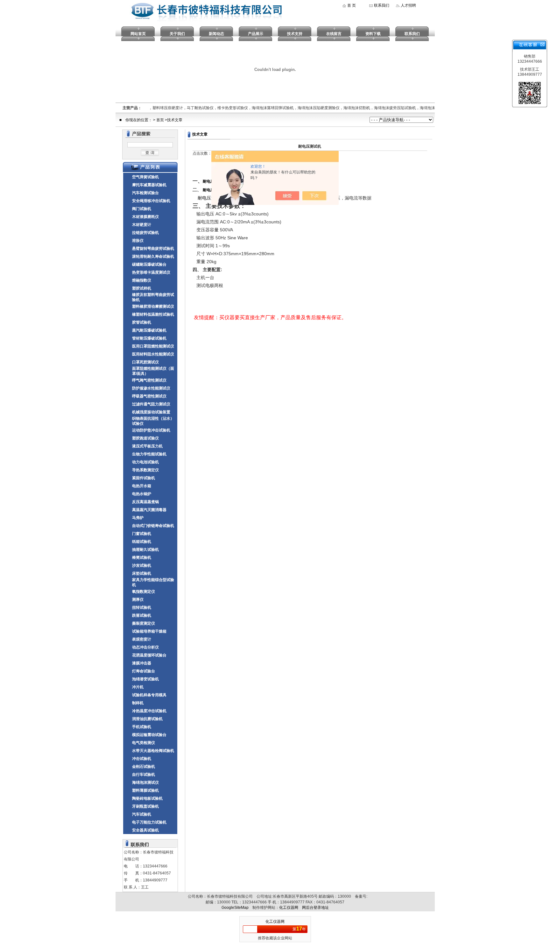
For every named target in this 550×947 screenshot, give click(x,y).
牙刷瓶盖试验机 (145, 806)
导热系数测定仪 (145, 470)
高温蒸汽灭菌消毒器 (149, 510)
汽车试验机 (141, 814)
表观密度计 (141, 639)
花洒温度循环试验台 (149, 655)
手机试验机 (141, 727)
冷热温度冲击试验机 (149, 711)
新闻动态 (216, 34)
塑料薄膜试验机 (145, 790)
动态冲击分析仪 (145, 647)
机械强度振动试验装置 (151, 412)
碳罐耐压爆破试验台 (149, 264)
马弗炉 (138, 518)
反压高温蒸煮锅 (145, 502)
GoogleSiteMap (235, 907)
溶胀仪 (138, 240)
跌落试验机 (141, 615)
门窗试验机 (141, 533)
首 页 (351, 5)
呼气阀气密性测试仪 (149, 380)
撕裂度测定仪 (143, 623)
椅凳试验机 (141, 557)
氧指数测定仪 (143, 591)
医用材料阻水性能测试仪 (153, 354)
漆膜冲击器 (141, 663)
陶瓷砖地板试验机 (147, 798)
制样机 (138, 703)
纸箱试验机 (141, 541)
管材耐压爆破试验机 (149, 338)
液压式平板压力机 (147, 446)
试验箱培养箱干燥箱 (149, 631)
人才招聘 (408, 5)
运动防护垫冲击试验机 (151, 430)
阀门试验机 (141, 209)
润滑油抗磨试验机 (147, 719)
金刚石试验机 (143, 766)
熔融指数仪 (141, 280)
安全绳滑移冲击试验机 (151, 201)
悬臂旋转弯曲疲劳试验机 (153, 248)
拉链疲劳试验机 (145, 232)
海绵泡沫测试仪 (145, 782)
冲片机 (138, 687)
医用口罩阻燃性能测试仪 (153, 346)
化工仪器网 (288, 907)
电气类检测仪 (143, 742)
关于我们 (177, 34)
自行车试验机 (143, 774)
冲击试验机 (141, 758)
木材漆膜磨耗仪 (145, 216)
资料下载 (373, 34)
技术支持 (294, 34)
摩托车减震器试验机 (149, 185)
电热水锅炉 (141, 494)
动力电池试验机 (145, 462)
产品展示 (255, 34)
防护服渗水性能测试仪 (151, 388)
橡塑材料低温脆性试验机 (153, 314)
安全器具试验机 (145, 830)
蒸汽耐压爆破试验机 (149, 330)
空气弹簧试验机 (145, 177)
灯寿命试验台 (143, 671)
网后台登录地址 (315, 907)
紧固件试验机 (143, 478)
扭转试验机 (141, 607)
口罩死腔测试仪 (145, 362)
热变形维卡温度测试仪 (151, 272)
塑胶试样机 (141, 288)
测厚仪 (138, 599)
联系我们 (381, 5)
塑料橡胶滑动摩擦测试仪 (153, 306)
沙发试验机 (141, 565)
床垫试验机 (141, 573)
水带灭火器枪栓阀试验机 (153, 750)
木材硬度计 (141, 224)
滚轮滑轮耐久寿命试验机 (153, 256)
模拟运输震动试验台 (149, 735)
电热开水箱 (141, 486)
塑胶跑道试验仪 (145, 438)
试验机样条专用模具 (149, 695)
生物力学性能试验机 (149, 454)
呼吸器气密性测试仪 (149, 396)
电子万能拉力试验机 (149, 822)
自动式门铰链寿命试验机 (153, 525)
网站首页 (138, 34)
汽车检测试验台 (145, 193)
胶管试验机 (141, 322)
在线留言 (334, 34)
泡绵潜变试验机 (145, 679)
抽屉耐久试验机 (145, 549)
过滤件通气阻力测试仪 (151, 404)
